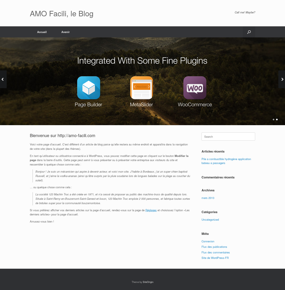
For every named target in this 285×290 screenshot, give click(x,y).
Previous (3, 79)
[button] (249, 31)
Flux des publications (214, 247)
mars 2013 (208, 198)
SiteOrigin (148, 282)
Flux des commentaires (216, 252)
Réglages (151, 210)
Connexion (208, 241)
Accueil (42, 32)
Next (281, 79)
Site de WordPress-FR (215, 258)
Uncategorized (210, 219)
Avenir (65, 32)
